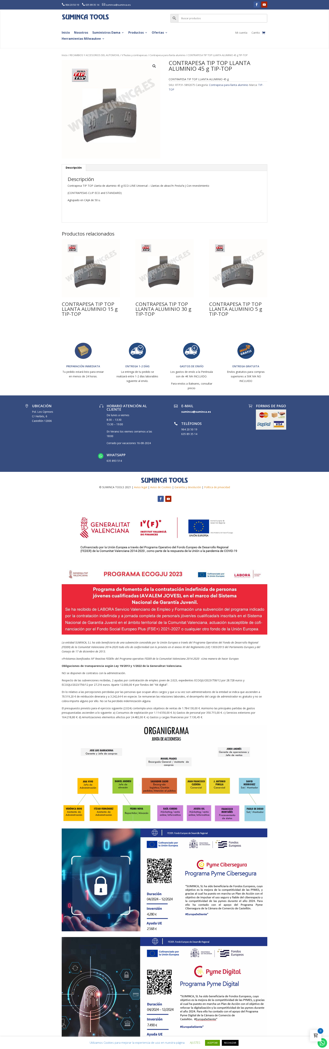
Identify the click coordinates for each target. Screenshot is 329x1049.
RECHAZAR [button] (230, 1042)
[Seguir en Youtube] (264, 5)
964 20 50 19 (72, 4)
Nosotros (81, 33)
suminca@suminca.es (118, 4)
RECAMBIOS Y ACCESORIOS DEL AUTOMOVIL (95, 55)
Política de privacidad (217, 487)
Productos (136, 33)
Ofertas (158, 33)
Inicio (66, 33)
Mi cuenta (241, 32)
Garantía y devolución (187, 487)
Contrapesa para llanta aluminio (167, 55)
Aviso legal (140, 487)
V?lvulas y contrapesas (134, 55)
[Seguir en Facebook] (257, 5)
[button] (154, 66)
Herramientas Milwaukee (81, 39)
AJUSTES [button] (195, 1042)
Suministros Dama (106, 33)
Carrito (256, 32)
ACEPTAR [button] (212, 1042)
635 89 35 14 (92, 4)
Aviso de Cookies (160, 487)
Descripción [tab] (74, 167)
